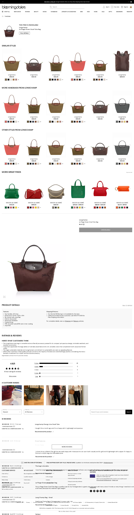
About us (48, 473)
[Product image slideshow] (34, 259)
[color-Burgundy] (127, 122)
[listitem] (67, 2)
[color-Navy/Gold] (55, 80)
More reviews (67, 447)
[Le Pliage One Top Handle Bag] (122, 102)
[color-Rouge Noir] (127, 207)
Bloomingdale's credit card (31, 473)
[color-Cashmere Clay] (13, 207)
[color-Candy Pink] (11, 207)
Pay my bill (26, 483)
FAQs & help (5, 480)
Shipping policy (6, 486)
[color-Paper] (11, 80)
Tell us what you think (7, 489)
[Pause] (131, 2)
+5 (84, 79)
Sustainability (49, 483)
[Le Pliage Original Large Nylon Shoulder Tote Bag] (78, 60)
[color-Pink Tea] (16, 80)
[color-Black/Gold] (8, 80)
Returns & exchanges (7, 483)
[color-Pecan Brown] (105, 207)
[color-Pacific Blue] (102, 207)
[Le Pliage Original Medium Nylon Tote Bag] (56, 60)
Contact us (5, 476)
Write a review (12, 376)
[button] (34, 259)
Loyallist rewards (28, 476)
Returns (76, 321)
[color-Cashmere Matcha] (77, 207)
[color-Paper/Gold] (104, 80)
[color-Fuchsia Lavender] (125, 207)
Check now (115, 480)
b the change (49, 476)
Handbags (7, 16)
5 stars (37, 363)
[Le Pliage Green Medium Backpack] (122, 60)
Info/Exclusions (108, 462)
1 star (36, 376)
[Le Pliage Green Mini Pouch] (34, 60)
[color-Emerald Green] (6, 207)
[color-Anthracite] (117, 122)
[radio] (6, 79)
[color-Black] (119, 122)
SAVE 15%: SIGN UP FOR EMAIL (33, 462)
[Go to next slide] (129, 2)
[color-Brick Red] (28, 207)
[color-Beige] (122, 122)
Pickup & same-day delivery (75, 481)
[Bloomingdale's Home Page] (14, 7)
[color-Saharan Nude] (38, 207)
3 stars (37, 370)
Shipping (67, 321)
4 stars (37, 366)
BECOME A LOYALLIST (49, 1)
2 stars (37, 373)
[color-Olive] (6, 80)
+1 (40, 207)
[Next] (130, 60)
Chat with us (5, 473)
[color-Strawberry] (72, 80)
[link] (12, 77)
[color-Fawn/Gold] (13, 80)
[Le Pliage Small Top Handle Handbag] (12, 60)
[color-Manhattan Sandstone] (117, 207)
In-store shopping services (75, 478)
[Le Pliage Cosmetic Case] (100, 60)
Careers (48, 480)
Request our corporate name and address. (83, 508)
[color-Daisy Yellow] (16, 207)
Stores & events (72, 484)
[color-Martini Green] (58, 207)
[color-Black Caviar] (8, 207)
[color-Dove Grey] (82, 207)
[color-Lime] (125, 122)
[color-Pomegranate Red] (95, 207)
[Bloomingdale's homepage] (2, 16)
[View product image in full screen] (4, 297)
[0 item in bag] (131, 7)
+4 (18, 79)
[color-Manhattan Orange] (100, 207)
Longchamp (23, 27)
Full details (24, 33)
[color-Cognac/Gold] (58, 80)
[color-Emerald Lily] (72, 207)
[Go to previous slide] (3, 2)
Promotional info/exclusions (104, 480)
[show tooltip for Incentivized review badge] (13, 426)
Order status (27, 480)
